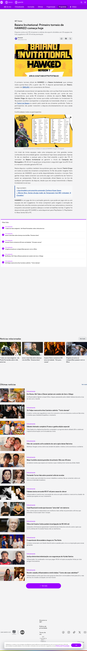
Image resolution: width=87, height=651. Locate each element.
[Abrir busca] (81, 2)
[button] (10, 354)
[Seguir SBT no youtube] (85, 632)
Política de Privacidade (62, 646)
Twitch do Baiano (23, 103)
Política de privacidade (43, 627)
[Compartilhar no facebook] (66, 38)
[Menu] (85, 2)
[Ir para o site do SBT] (22, 632)
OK (76, 645)
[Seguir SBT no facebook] (63, 632)
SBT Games (18, 21)
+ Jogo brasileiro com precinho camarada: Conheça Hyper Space (38, 190)
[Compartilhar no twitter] (70, 38)
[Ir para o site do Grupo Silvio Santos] (9, 632)
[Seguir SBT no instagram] (68, 632)
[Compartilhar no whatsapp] (61, 38)
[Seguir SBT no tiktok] (74, 632)
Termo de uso (42, 633)
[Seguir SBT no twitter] (79, 632)
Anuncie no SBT (43, 621)
